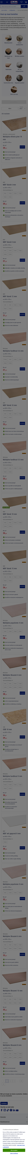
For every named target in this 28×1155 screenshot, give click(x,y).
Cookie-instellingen (14, 1153)
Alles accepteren (14, 1150)
